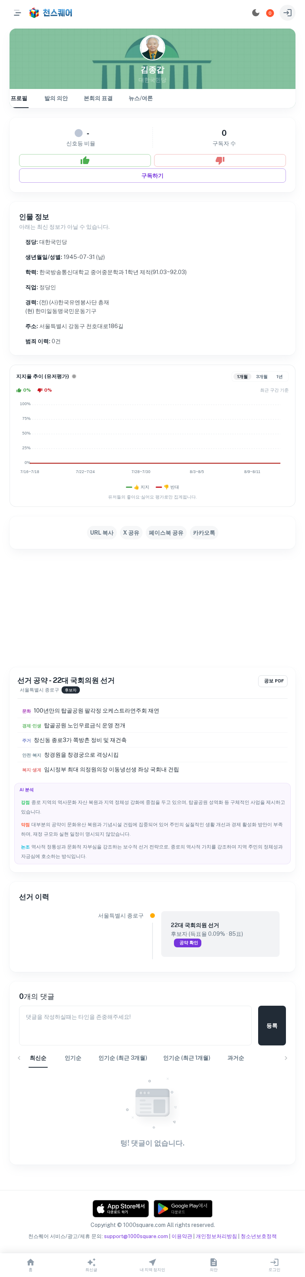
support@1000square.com (136, 1236)
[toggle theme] (256, 13)
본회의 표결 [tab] (98, 98)
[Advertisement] (152, 608)
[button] (270, 13)
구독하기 (152, 175)
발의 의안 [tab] (56, 98)
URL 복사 (102, 532)
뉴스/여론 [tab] (141, 98)
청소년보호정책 (259, 1236)
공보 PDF (274, 681)
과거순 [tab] (236, 1058)
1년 (279, 376)
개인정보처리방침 (216, 1236)
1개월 (242, 376)
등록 (272, 1025)
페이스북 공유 (166, 532)
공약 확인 (189, 942)
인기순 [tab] (73, 1058)
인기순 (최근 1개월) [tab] (186, 1058)
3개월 (262, 376)
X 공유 (131, 532)
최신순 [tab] (38, 1058)
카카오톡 (204, 532)
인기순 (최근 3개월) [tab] (122, 1058)
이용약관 (182, 1236)
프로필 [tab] (19, 98)
